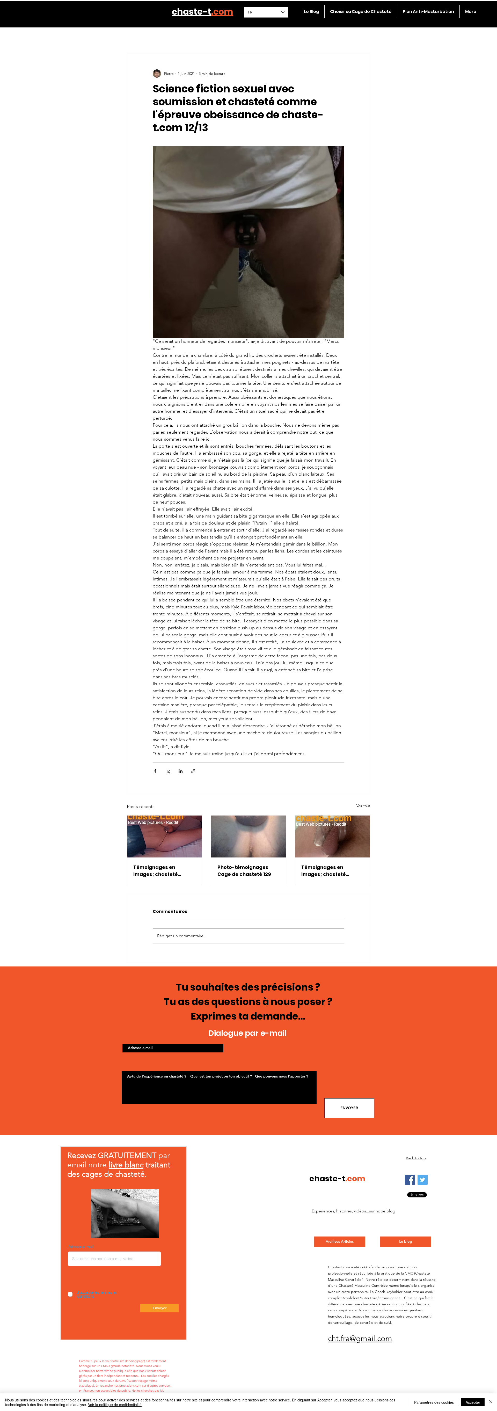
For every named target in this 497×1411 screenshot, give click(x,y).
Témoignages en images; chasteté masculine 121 (323, 871)
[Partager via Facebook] (155, 771)
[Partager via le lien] (193, 771)
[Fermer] (491, 1402)
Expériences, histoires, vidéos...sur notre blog (353, 1211)
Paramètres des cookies (434, 1402)
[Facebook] (410, 1180)
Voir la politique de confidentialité (115, 1404)
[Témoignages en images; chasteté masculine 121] (332, 836)
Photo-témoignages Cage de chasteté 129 (244, 870)
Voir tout (363, 805)
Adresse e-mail (80, 1246)
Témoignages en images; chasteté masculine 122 (155, 871)
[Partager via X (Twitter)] (167, 771)
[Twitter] (423, 1180)
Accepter (473, 1402)
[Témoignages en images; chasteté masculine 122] (164, 836)
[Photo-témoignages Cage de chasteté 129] (248, 836)
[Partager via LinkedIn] (180, 771)
